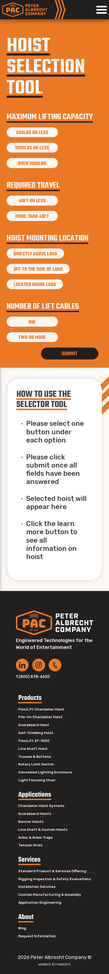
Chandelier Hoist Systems (41, 806)
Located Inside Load (34, 285)
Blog (22, 928)
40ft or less (32, 201)
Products (30, 698)
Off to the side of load (38, 269)
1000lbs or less (32, 148)
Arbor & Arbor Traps (35, 837)
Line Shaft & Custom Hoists (42, 830)
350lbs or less (32, 133)
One (32, 322)
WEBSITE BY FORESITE (54, 964)
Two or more (32, 337)
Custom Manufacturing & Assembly (49, 895)
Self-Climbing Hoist (35, 733)
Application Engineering (39, 902)
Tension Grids (30, 845)
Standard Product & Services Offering (52, 871)
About (26, 917)
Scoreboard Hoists (34, 814)
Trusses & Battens (34, 757)
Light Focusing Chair (37, 780)
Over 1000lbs (32, 164)
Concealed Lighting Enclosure (45, 772)
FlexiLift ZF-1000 (33, 741)
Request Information (37, 936)
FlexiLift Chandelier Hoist (41, 709)
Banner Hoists (30, 822)
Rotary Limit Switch (36, 764)
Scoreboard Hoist (33, 725)
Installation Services (36, 887)
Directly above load (35, 254)
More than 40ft (32, 216)
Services (29, 860)
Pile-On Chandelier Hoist (40, 717)
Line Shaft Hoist (33, 749)
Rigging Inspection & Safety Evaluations (54, 879)
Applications (34, 795)
